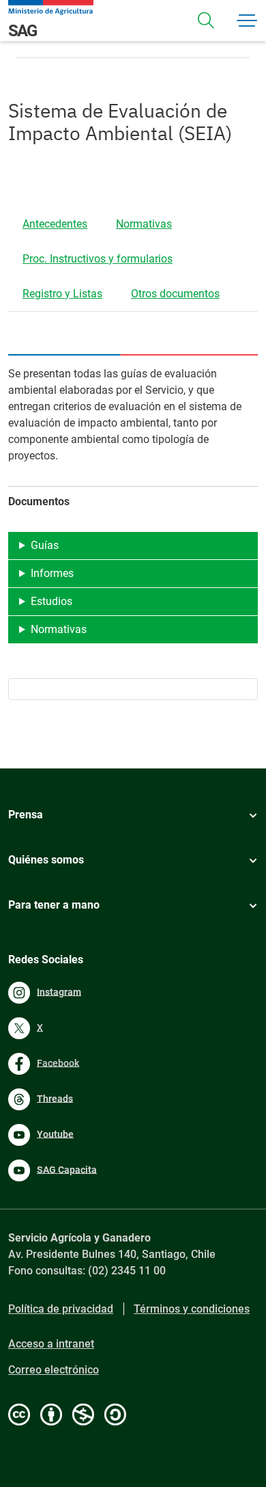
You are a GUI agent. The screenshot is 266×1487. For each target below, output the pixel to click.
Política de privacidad (60, 1308)
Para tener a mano (54, 904)
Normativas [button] (59, 629)
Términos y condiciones (192, 1308)
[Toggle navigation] (206, 20)
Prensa (25, 814)
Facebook (58, 1062)
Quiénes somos (46, 859)
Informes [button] (52, 573)
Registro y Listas (62, 293)
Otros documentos (175, 293)
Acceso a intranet (51, 1343)
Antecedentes (55, 223)
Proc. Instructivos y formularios (98, 258)
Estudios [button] (51, 601)
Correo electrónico (53, 1369)
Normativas (144, 223)
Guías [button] (45, 545)
